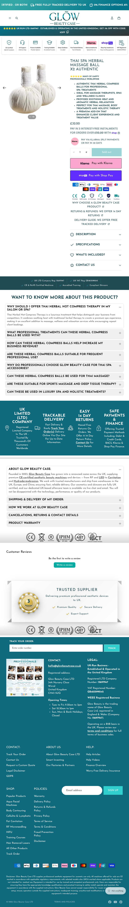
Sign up (113, 790)
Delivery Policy (42, 801)
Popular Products (16, 796)
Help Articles (93, 754)
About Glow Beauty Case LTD (63, 754)
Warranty (39, 796)
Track (112, 648)
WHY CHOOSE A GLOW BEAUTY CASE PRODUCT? (95, 205)
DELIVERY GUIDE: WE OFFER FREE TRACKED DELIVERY (95, 222)
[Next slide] (60, 88)
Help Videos (93, 760)
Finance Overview (96, 765)
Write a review (64, 565)
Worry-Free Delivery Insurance (103, 771)
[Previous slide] (3, 88)
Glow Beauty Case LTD (23, 902)
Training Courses (15, 837)
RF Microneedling (16, 826)
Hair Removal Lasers (18, 843)
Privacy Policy (42, 816)
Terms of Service (43, 821)
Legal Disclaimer (15, 771)
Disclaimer (40, 841)
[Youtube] (115, 902)
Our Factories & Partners (60, 765)
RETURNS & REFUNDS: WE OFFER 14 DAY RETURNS (96, 213)
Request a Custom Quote (20, 765)
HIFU (9, 832)
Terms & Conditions (45, 826)
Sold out (106, 152)
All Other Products (17, 848)
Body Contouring (16, 810)
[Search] (16, 18)
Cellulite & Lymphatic (18, 816)
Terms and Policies (64, 902)
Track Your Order (16, 754)
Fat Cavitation (14, 821)
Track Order (13, 854)
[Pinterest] (121, 902)
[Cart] (118, 18)
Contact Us (12, 760)
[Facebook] (110, 902)
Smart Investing (55, 760)
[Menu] (10, 18)
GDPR (9, 776)
